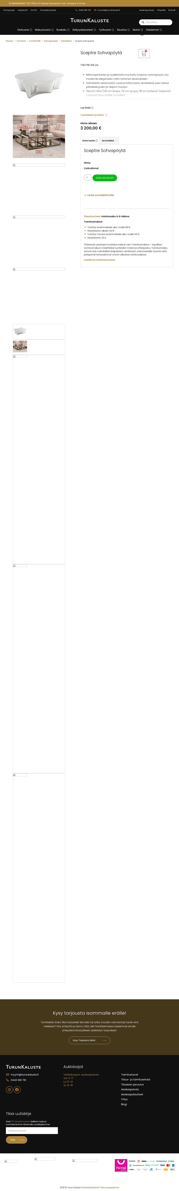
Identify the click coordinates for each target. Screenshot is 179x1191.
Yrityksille (161, 10)
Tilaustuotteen (92, 216)
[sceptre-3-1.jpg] (39, 269)
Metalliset (66, 41)
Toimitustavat (129, 1074)
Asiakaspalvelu (146, 10)
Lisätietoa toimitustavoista (99, 259)
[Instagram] (9, 1089)
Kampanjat (9, 10)
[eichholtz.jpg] (39, 161)
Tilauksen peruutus (132, 1084)
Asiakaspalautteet (132, 1094)
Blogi (124, 1104)
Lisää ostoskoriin (105, 177)
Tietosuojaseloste (109, 1187)
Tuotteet (21, 41)
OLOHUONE (34, 41)
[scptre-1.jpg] (39, 108)
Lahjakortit (22, 10)
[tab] (89, 140)
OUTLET (33, 10)
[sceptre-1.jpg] (39, 165)
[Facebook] (17, 1089)
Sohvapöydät (51, 41)
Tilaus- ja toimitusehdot (135, 1079)
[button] (31, 30)
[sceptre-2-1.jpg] (39, 217)
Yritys (124, 1099)
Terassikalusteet (48, 10)
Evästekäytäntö (90, 1187)
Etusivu (9, 41)
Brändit (172, 10)
